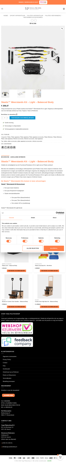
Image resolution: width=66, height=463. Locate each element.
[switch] (25, 241)
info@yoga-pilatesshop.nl (9, 446)
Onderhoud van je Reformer (11, 372)
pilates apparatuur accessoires (24, 141)
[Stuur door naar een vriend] (11, 147)
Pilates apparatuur (35, 15)
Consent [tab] (11, 217)
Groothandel (6, 369)
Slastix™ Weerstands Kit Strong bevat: (13, 184)
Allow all (54, 248)
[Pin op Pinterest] (14, 147)
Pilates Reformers (53, 15)
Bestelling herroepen (9, 381)
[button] (2, 9)
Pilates (9, 137)
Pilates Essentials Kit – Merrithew (43, 265)
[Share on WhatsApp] (2, 147)
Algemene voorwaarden (9, 356)
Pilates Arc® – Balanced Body (9, 265)
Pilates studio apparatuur (7, 138)
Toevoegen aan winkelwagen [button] (16, 270)
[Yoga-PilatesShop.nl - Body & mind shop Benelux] (33, 8)
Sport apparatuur (17, 15)
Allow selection (33, 248)
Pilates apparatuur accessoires (36, 137)
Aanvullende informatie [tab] (17, 157)
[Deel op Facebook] (5, 147)
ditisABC (49, 460)
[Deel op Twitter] (8, 147)
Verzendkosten (7, 378)
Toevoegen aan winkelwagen (22, 118)
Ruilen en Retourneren (9, 375)
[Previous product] (35, 20)
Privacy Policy (7, 359)
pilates (5, 141)
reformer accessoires (37, 141)
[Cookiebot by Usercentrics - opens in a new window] (57, 213)
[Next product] (32, 20)
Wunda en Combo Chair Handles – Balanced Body (15, 301)
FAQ (4, 366)
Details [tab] (33, 217)
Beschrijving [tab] (5, 157)
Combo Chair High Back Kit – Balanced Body (46, 301)
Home (6, 15)
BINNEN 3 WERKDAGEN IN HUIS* (28, 2)
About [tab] (54, 217)
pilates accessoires (12, 141)
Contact (5, 362)
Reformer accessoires (33, 17)
